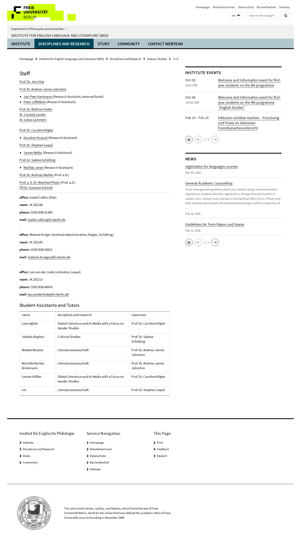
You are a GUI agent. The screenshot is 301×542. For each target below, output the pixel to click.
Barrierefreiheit (266, 7)
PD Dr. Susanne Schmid (35, 187)
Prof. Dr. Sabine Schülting (37, 160)
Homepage (203, 7)
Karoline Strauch (36, 137)
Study (104, 43)
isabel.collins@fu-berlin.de (46, 219)
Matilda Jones (33, 167)
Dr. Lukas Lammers (32, 119)
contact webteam (165, 43)
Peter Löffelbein (35, 102)
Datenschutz (246, 7)
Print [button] (160, 442)
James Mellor (33, 152)
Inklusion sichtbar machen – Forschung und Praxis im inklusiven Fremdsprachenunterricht (248, 122)
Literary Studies (157, 59)
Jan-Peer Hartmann (38, 96)
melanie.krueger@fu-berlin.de (49, 257)
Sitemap (284, 7)
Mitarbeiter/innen (224, 7)
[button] (236, 15)
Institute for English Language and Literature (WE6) (60, 35)
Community (129, 43)
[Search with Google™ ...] (286, 15)
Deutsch (162, 456)
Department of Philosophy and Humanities (38, 28)
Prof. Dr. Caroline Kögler (36, 130)
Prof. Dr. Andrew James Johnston (42, 89)
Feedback (163, 449)
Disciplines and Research (63, 43)
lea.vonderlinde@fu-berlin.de (48, 294)
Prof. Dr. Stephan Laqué (36, 145)
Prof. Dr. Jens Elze (31, 81)
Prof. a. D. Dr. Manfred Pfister (39, 182)
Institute (20, 43)
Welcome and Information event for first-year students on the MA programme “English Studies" (249, 102)
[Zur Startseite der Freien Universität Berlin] (41, 12)
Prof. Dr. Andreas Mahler (36, 175)
